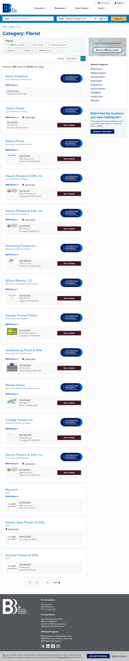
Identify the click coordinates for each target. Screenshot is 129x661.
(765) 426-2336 (13, 91)
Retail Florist (96, 68)
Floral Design (96, 80)
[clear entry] (96, 18)
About (100, 8)
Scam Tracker (81, 8)
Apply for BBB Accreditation (53, 623)
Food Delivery (97, 84)
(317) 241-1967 (12, 122)
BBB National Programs (51, 641)
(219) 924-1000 (25, 295)
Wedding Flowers (98, 72)
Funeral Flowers (98, 76)
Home (5, 27)
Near (61, 18)
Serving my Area (58, 45)
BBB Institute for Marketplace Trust (56, 636)
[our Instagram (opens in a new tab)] (58, 647)
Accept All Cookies (98, 656)
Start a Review (47, 606)
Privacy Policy (64, 657)
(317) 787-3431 (24, 191)
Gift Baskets (96, 92)
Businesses (60, 8)
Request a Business (102, 131)
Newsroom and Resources (52, 626)
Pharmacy (95, 100)
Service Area (30, 117)
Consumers (39, 8)
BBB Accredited (17, 45)
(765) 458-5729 (25, 564)
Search (118, 18)
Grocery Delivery (98, 88)
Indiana (11, 27)
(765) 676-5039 (25, 536)
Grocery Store (97, 96)
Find (7, 18)
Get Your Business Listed (52, 619)
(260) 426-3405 (25, 435)
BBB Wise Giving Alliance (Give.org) (56, 638)
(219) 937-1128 (24, 156)
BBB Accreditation (49, 621)
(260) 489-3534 (25, 261)
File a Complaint (48, 609)
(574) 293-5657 (25, 400)
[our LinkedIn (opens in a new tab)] (48, 647)
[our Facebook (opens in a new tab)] (53, 647)
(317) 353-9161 (24, 330)
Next (56, 582)
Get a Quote (38, 45)
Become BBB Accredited (107, 50)
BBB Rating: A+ (12, 219)
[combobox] (32, 18)
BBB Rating (44, 50)
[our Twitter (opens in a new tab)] (43, 647)
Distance (11, 50)
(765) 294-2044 (25, 365)
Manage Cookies (119, 656)
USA (41, 66)
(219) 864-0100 (25, 502)
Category (27, 50)
